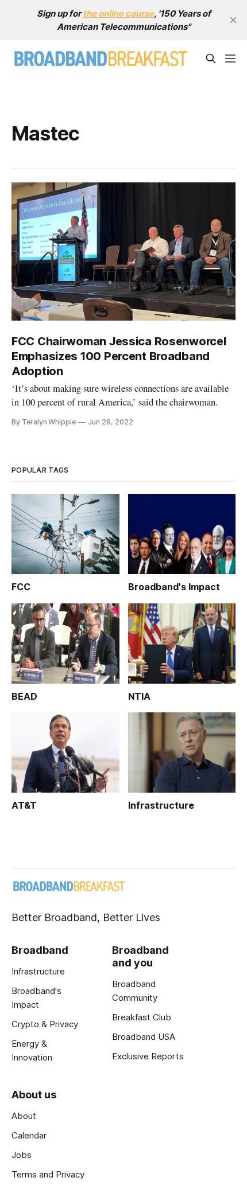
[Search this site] (211, 58)
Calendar (29, 1135)
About (23, 1115)
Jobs (21, 1154)
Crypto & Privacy (44, 1024)
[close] (233, 20)
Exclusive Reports (148, 1056)
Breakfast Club (141, 1017)
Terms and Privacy (47, 1174)
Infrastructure (38, 971)
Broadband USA (143, 1036)
